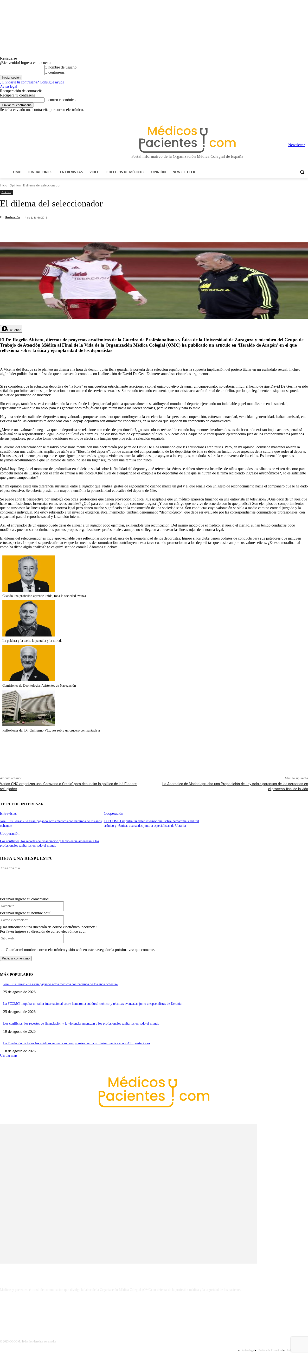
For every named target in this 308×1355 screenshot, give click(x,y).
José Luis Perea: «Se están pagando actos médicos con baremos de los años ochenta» (60, 984)
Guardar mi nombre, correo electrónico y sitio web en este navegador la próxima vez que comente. (80, 950)
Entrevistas (8, 813)
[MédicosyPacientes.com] (187, 139)
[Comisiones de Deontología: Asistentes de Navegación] (28, 680)
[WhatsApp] (84, 230)
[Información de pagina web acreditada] (154, 1311)
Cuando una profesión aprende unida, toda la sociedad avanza (44, 596)
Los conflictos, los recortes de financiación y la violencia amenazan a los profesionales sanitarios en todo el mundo (81, 1023)
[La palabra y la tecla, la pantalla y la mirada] (28, 635)
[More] (136, 230)
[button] (302, 172)
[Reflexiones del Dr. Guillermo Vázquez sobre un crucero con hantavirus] (28, 725)
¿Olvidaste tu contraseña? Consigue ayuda (32, 82)
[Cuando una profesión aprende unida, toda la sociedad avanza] (28, 590)
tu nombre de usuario (61, 67)
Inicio (3, 185)
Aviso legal (8, 86)
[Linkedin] (285, 115)
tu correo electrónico (60, 100)
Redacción (12, 217)
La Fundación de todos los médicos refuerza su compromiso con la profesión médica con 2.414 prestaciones (76, 1043)
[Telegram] (292, 115)
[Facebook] (272, 115)
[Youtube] (305, 115)
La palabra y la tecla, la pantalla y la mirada (32, 641)
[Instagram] (278, 115)
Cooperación (113, 813)
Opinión (15, 185)
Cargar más (8, 1055)
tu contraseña (54, 72)
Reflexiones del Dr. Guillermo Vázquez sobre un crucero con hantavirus (51, 730)
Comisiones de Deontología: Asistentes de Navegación (39, 685)
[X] (298, 115)
